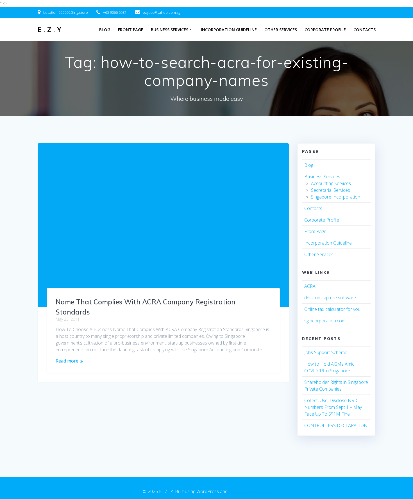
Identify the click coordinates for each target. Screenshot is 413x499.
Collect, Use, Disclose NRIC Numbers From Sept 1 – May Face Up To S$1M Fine (333, 407)
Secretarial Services (330, 190)
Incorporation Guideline (229, 29)
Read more (67, 361)
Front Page (130, 29)
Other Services (280, 29)
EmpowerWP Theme (249, 491)
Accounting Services (331, 183)
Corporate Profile (325, 29)
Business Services (169, 29)
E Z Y (49, 29)
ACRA (310, 286)
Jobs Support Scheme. (326, 352)
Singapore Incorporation (335, 197)
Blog (104, 29)
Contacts (364, 29)
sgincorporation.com (325, 321)
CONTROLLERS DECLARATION (335, 425)
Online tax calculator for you (332, 309)
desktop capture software (330, 298)
